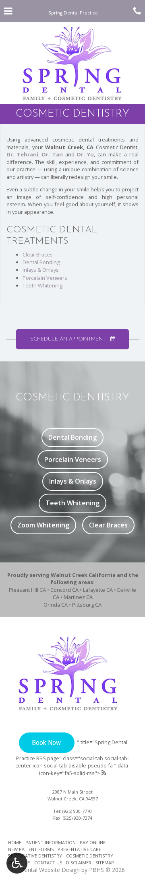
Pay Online (93, 842)
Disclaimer (78, 862)
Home (14, 842)
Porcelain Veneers (45, 277)
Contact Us (48, 862)
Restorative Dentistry (35, 856)
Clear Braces (38, 254)
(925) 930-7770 (77, 811)
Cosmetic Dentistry (89, 856)
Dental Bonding (41, 262)
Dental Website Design (50, 870)
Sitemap (104, 862)
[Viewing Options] (17, 863)
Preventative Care (79, 849)
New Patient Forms (31, 849)
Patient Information (50, 842)
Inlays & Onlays (41, 269)
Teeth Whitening (42, 285)
